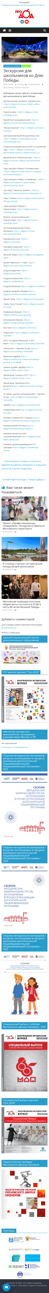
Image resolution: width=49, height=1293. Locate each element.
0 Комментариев (33, 84)
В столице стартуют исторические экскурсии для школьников (22, 565)
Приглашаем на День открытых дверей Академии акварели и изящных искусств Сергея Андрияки (24, 465)
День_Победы (8, 87)
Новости (26, 66)
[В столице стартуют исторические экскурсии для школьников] (25, 538)
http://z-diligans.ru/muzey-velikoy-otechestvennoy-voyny (22, 160)
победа (17, 87)
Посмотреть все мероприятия (15, 747)
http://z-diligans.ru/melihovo (33, 286)
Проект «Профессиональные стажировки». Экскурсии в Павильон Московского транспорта (24, 526)
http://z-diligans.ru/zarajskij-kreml (25, 405)
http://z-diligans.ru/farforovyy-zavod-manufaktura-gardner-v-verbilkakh (21, 359)
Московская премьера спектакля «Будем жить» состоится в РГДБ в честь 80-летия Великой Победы (22, 604)
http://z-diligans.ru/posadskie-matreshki (27, 343)
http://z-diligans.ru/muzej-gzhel (30, 299)
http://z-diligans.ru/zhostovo (24, 327)
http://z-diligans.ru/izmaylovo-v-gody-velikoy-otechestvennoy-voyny (24, 182)
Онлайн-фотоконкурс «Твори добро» (25, 479)
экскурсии (25, 87)
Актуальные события (12, 66)
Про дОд (20, 84)
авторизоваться (9, 627)
